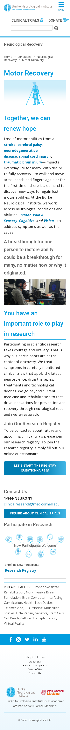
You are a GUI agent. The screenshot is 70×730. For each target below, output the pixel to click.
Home (8, 57)
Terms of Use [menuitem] (35, 669)
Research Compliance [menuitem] (35, 665)
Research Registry (20, 570)
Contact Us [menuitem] (35, 673)
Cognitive (26, 220)
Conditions (25, 57)
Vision (49, 220)
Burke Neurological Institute (28, 8)
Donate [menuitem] (55, 20)
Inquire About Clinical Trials (35, 513)
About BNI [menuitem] (35, 661)
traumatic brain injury (23, 162)
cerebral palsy (30, 144)
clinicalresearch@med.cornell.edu (32, 504)
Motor (26, 214)
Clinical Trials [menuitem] (25, 20)
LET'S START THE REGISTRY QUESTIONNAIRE (35, 468)
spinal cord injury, (34, 156)
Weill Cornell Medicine (41, 706)
